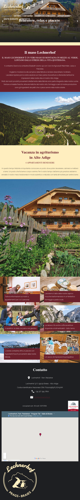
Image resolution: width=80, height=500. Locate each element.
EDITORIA (43, 406)
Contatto (25, 19)
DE (38, 5)
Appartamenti (64, 16)
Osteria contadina (23, 16)
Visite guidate (11, 19)
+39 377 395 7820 (42, 391)
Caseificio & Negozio (45, 16)
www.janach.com (27, 406)
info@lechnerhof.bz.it (42, 397)
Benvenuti (7, 16)
